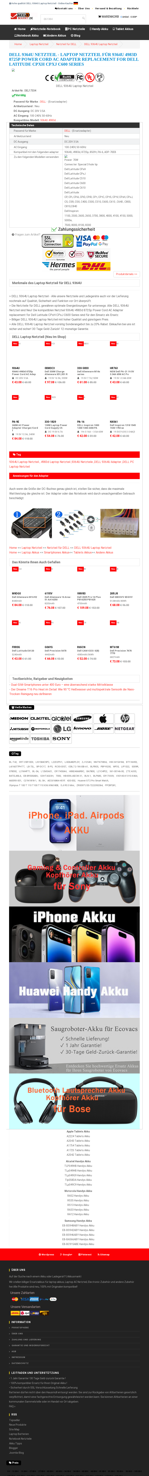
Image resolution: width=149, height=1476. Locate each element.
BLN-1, (87, 775)
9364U (44, 120)
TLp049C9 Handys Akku (78, 1184)
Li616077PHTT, (17, 766)
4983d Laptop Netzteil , (56, 462)
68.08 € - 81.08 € (98, 1471)
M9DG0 (16, 593)
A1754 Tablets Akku (78, 1145)
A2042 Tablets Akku (78, 1154)
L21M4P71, (25, 771)
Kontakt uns (65, 8)
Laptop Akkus (30, 552)
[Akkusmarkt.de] (23, 16)
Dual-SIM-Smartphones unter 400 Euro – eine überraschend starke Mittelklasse (62, 684)
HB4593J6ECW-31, (73, 775)
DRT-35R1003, (26, 762)
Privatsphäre (20, 1327)
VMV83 (81, 593)
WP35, (116, 766)
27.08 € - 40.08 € (45, 1471)
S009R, (135, 766)
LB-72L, (31, 766)
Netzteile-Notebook (47, 29)
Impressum (18, 1357)
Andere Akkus (56, 35)
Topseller (14, 1420)
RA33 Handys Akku (78, 1209)
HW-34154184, (116, 762)
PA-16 (80, 421)
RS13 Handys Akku (78, 1205)
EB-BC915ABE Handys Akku (78, 1244)
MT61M (114, 647)
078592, (13, 771)
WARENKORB (110, 16)
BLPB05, (94, 766)
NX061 (114, 421)
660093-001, (15, 780)
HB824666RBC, (77, 771)
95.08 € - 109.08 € (134, 1471)
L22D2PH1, (57, 762)
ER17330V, (108, 775)
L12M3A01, (47, 771)
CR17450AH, (60, 771)
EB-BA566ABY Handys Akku (78, 1239)
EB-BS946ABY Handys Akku (78, 1234)
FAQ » (12, 1406)
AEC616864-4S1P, (56, 780)
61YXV (48, 593)
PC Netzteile (76, 29)
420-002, (71, 780)
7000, (58, 775)
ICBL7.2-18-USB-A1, (78, 766)
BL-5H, (42, 780)
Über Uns (84, 8)
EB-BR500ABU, (31, 775)
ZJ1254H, (87, 762)
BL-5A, (35, 771)
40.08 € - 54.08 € (63, 1471)
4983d (52, 120)
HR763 (114, 368)
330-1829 (50, 421)
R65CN (81, 647)
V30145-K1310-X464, (127, 775)
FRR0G (16, 647)
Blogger (13, 1448)
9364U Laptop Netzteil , (24, 462)
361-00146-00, (117, 771)
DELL (43, 101)
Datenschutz (20, 1363)
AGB (14, 1351)
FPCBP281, (110, 785)
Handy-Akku (99, 29)
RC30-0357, (61, 766)
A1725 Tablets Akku (78, 1150)
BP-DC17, (41, 766)
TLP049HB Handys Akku (78, 1165)
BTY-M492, (132, 762)
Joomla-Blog (16, 1452)
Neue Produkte (17, 1424)
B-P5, (50, 766)
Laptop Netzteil (39, 44)
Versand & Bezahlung (108, 8)
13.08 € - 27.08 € (28, 1471)
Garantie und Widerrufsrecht (31, 1345)
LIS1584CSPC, (43, 762)
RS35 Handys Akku (78, 1200)
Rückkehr (133, 8)
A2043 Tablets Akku (78, 1140)
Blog (76, 35)
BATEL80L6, (15, 775)
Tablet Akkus (124, 29)
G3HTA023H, (47, 775)
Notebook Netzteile (20, 1438)
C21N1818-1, (30, 780)
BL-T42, (13, 762)
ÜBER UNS (17, 1333)
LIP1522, (125, 766)
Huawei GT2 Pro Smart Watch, (93, 780)
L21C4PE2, (102, 771)
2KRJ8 (114, 593)
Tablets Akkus (82, 552)
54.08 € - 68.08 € (80, 1471)
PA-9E (15, 421)
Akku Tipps (15, 1443)
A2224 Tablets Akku (78, 1136)
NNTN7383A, (100, 762)
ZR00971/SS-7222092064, (89, 785)
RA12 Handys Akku (78, 1214)
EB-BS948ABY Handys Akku (78, 1225)
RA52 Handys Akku (78, 1195)
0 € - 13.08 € (13, 1471)
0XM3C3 (50, 368)
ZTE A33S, (131, 771)
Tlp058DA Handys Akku (78, 1179)
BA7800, (90, 771)
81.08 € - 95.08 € (115, 1471)
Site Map (14, 1429)
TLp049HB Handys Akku (78, 1170)
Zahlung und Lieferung (26, 1339)
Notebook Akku (28, 35)
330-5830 (82, 368)
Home (21, 29)
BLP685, (97, 775)
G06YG (49, 647)
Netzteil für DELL (66, 44)
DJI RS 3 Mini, (68, 785)
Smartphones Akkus (56, 552)
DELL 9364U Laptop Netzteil (100, 44)
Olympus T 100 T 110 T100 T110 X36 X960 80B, (34, 785)
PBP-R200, (106, 766)
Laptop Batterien (19, 1434)
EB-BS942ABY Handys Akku (78, 1230)
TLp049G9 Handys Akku (78, 1175)
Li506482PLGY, (72, 762)
